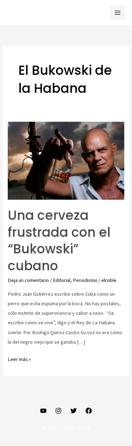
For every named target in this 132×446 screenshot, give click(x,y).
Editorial (61, 280)
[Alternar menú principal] (117, 12)
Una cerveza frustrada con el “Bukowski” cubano (59, 240)
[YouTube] (43, 411)
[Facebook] (89, 411)
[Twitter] (73, 411)
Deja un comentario (28, 280)
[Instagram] (58, 411)
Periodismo (85, 280)
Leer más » (19, 358)
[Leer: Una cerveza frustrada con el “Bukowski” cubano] (66, 160)
